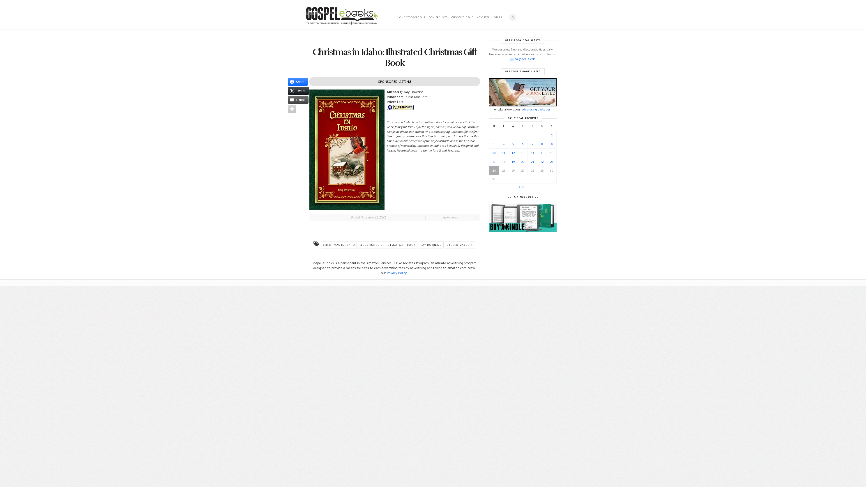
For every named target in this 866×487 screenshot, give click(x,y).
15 (542, 153)
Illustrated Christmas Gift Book (388, 244)
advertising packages (536, 109)
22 (542, 162)
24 (493, 170)
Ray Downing (431, 244)
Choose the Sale (462, 17)
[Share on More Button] (292, 109)
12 (513, 153)
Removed (452, 217)
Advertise (483, 17)
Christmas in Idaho (339, 244)
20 (522, 162)
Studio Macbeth (460, 244)
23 (551, 162)
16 (551, 153)
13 (522, 153)
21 (532, 162)
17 (493, 162)
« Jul (521, 187)
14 (532, 153)
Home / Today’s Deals (411, 17)
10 (493, 153)
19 (513, 162)
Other (498, 17)
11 (503, 153)
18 (503, 162)
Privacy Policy (396, 273)
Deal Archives (438, 17)
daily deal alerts (525, 59)
